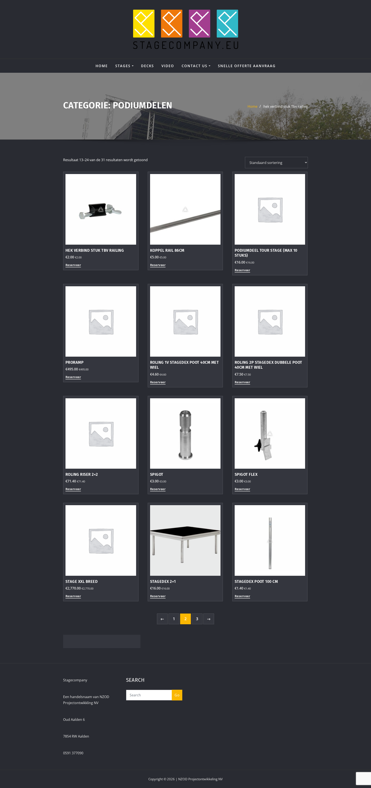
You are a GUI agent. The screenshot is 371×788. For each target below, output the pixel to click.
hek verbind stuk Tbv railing (285, 106)
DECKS (147, 66)
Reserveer (73, 265)
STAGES (123, 66)
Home (102, 66)
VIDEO (167, 66)
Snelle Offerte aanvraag (247, 66)
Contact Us (195, 66)
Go (177, 695)
